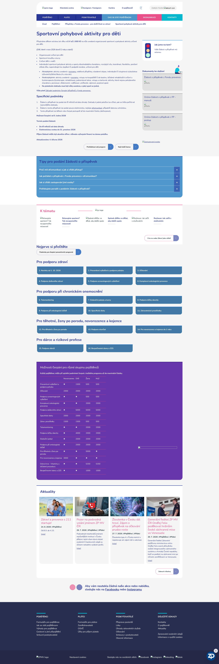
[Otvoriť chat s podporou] (211, 656)
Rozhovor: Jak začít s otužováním (162, 219)
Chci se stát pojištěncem (119, 17)
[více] (43, 534)
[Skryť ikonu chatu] (216, 651)
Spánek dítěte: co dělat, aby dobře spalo (118, 219)
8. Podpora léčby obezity (147, 300)
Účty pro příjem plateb (88, 631)
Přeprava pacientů (124, 622)
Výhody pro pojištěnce (46, 628)
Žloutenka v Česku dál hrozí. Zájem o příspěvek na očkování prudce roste (126, 525)
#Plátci (101, 530)
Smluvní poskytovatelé (46, 634)
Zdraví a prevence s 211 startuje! (56, 521)
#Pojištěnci (57, 527)
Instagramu (134, 589)
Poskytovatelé (89, 17)
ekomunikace (149, 17)
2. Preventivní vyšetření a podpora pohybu (106, 270)
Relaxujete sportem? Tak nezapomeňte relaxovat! (71, 221)
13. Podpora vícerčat (97, 329)
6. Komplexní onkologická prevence (152, 281)
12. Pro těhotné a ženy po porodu (53, 329)
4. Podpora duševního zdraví (51, 281)
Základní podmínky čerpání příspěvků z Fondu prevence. (68, 90)
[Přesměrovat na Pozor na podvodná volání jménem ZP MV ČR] (92, 515)
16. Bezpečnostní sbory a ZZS (100, 348)
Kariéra (112, 8)
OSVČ (81, 628)
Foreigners (96, 8)
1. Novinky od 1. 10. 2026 (50, 270)
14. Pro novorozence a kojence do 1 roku (154, 329)
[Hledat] (169, 8)
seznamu (72, 71)
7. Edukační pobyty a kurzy (99, 300)
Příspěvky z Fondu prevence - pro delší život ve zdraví (87, 24)
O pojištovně (127, 8)
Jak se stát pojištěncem (47, 625)
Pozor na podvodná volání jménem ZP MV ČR (90, 523)
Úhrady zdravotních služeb (128, 628)
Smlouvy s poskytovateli (127, 634)
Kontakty (172, 17)
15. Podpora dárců (47, 348)
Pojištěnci (47, 17)
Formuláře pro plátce (87, 622)
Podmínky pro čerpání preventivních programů (56, 252)
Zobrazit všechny (164, 571)
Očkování (120, 631)
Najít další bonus (124, 147)
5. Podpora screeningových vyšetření (103, 281)
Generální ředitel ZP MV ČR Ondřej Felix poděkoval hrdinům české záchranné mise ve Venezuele (163, 526)
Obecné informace (124, 638)
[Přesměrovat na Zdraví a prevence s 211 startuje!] (56, 515)
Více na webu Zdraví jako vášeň (159, 238)
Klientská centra (67, 8)
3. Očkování (142, 270)
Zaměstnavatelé (85, 625)
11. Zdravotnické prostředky (149, 310)
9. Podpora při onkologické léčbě (53, 310)
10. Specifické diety (96, 310)
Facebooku (112, 589)
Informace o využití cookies (170, 637)
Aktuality (162, 628)
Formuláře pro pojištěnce (47, 622)
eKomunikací (97, 108)
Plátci (67, 17)
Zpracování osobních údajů (170, 634)
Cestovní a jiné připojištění (48, 631)
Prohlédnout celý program (96, 147)
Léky (118, 625)
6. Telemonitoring (46, 300)
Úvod (44, 24)
